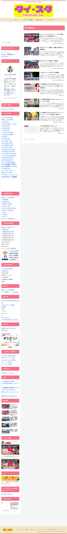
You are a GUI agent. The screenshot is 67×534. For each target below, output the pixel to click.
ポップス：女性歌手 (6, 364)
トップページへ (5, 52)
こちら (8, 95)
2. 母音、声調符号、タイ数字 (9, 124)
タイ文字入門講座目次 (7, 117)
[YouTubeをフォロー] (10, 98)
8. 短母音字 (4, 136)
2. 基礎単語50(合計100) (7, 231)
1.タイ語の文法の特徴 (7, 268)
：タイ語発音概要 (9, 197)
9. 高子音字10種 (5, 138)
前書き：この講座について (8, 227)
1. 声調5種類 (4, 199)
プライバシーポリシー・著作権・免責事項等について (48, 529)
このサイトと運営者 (24, 529)
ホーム (17, 529)
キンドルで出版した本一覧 (10, 92)
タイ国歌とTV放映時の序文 (8, 355)
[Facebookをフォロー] (8, 98)
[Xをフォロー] (7, 98)
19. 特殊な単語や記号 (7, 160)
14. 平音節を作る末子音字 (8, 149)
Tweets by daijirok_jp (6, 494)
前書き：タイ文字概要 (7, 119)
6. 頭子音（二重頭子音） (7, 210)
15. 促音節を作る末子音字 (8, 151)
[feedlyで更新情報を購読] (14, 98)
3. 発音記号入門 (5, 126)
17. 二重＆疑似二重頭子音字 (8, 155)
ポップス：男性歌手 (6, 362)
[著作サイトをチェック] (5, 98)
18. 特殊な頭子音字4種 (7, 157)
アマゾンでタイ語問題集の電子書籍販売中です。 (13, 253)
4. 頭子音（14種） (6, 206)
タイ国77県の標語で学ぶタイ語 (9, 319)
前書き (3, 197)
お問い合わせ (4, 56)
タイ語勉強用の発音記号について (10, 387)
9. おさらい (4, 216)
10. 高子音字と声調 (6, 140)
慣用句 (3, 309)
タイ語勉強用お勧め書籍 (7, 381)
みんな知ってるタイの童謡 (8, 360)
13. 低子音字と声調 (6, 147)
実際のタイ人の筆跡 (6, 172)
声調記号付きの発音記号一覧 (9, 396)
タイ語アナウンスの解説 (7, 305)
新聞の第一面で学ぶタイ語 (8, 328)
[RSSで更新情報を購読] (16, 98)
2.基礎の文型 (4, 271)
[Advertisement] (10, 31)
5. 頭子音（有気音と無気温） (9, 208)
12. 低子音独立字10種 (7, 145)
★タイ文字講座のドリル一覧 (9, 166)
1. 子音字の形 (5, 121)
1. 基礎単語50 (5, 229)
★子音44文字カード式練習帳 (9, 176)
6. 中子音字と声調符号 (7, 132)
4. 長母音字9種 (5, 128)
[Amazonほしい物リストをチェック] (12, 98)
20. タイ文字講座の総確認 (8, 162)
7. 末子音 (3, 212)
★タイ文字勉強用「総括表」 (9, 164)
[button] (18, 42)
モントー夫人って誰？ (7, 170)
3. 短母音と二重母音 (6, 203)
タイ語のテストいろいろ (7, 372)
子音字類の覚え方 (6, 168)
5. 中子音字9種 (5, 130)
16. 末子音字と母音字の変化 (8, 153)
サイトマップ (63, 529)
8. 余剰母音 (4, 214)
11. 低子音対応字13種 (7, 143)
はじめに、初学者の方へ (7, 54)
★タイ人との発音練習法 (7, 218)
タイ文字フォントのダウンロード (10, 174)
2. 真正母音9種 (5, 201)
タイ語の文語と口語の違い (8, 389)
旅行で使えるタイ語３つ (7, 109)
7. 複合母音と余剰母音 (7, 134)
